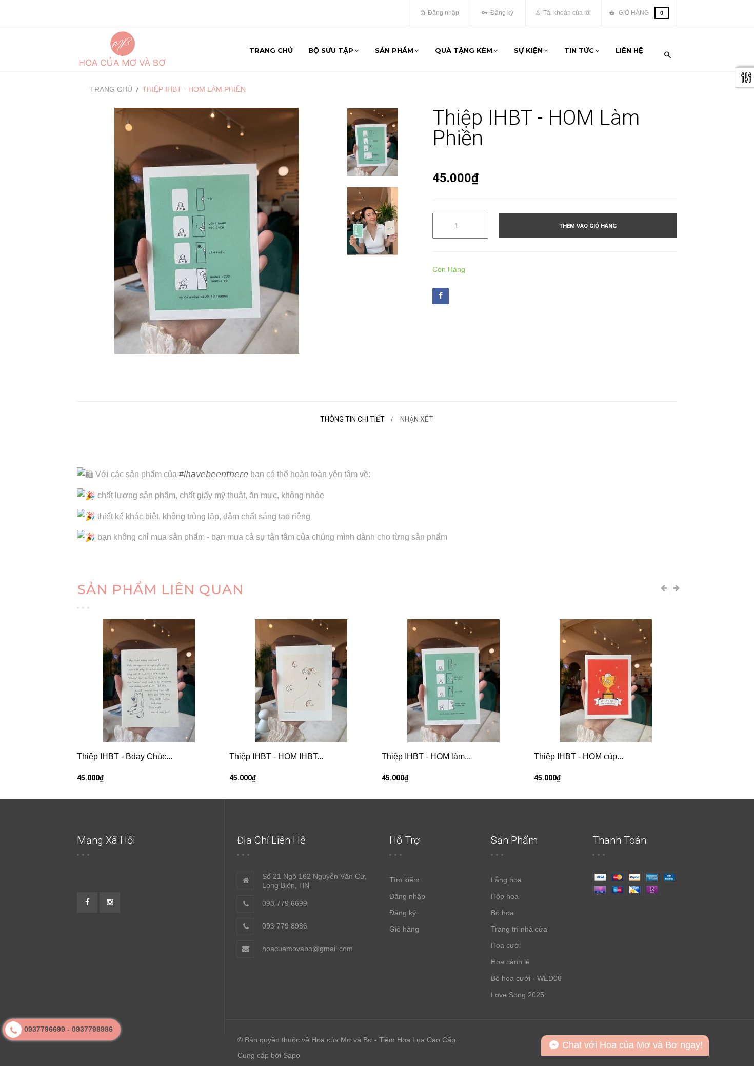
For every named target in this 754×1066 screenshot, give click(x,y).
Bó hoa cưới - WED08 (526, 978)
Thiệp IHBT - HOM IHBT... (276, 756)
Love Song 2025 (517, 995)
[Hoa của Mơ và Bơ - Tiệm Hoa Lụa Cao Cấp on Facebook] (87, 902)
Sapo (291, 1055)
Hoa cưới (506, 945)
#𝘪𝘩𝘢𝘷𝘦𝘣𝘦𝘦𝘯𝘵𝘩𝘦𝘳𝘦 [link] (213, 474)
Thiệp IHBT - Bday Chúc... (124, 756)
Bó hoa (502, 913)
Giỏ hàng (404, 929)
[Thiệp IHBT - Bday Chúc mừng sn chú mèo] (148, 680)
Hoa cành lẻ (510, 962)
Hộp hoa (505, 896)
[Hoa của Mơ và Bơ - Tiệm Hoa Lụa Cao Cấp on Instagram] (110, 902)
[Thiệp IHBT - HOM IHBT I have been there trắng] (300, 680)
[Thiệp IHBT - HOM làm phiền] (372, 142)
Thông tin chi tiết (352, 419)
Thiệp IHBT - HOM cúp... (578, 756)
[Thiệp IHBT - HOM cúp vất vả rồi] (605, 680)
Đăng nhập (442, 12)
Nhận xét (416, 419)
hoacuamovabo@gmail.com (307, 948)
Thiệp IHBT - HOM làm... (426, 756)
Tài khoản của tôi (566, 12)
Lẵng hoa (506, 880)
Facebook (440, 296)
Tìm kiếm (404, 880)
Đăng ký (501, 12)
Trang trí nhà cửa (519, 929)
